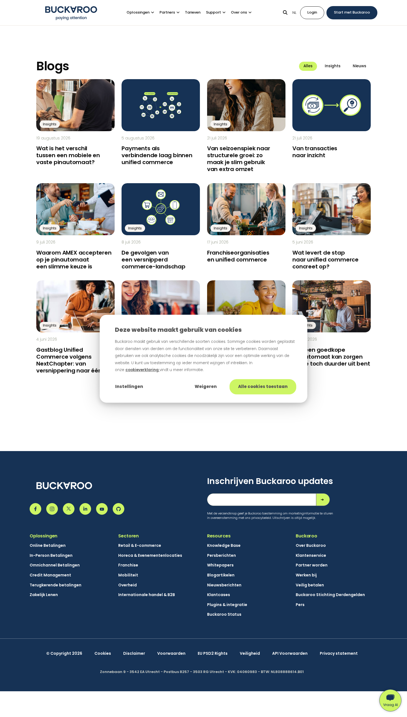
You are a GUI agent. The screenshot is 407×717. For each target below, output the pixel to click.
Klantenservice (311, 555)
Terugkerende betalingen (55, 585)
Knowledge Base (224, 545)
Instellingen (129, 386)
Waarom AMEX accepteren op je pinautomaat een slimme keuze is (74, 259)
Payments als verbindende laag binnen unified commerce (157, 155)
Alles (308, 66)
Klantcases (218, 594)
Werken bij (306, 575)
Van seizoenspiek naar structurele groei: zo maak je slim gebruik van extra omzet (238, 158)
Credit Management (50, 575)
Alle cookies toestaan (263, 386)
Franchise (128, 565)
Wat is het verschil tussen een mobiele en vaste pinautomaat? (68, 155)
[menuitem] (143, 12)
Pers (300, 604)
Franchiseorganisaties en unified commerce (238, 256)
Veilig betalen (310, 585)
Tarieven (192, 12)
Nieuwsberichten (224, 585)
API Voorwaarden (290, 653)
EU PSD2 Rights (213, 653)
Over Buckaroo (311, 545)
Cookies (102, 653)
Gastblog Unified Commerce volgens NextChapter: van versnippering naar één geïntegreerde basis (69, 363)
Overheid (127, 585)
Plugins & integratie (227, 604)
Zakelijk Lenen (44, 594)
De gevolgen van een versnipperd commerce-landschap (153, 259)
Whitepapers (220, 565)
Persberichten (221, 555)
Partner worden (312, 565)
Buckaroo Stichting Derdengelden (330, 594)
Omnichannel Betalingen (55, 565)
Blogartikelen (221, 575)
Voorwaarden (171, 653)
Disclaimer (134, 653)
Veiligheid (250, 653)
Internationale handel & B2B (146, 594)
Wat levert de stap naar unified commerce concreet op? (325, 259)
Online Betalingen (48, 545)
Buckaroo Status (224, 614)
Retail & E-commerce (139, 545)
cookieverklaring (142, 369)
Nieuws (359, 66)
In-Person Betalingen (51, 555)
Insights (333, 66)
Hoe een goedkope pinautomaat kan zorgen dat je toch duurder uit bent (331, 356)
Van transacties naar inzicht (314, 151)
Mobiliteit (128, 575)
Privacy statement (339, 653)
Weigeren (206, 386)
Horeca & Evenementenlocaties (150, 555)
